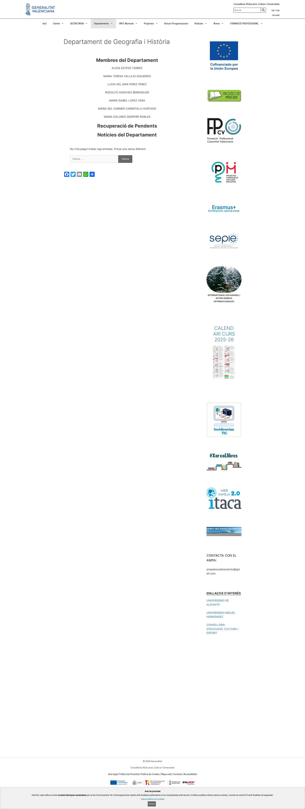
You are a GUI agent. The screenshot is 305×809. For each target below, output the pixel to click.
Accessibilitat (190, 774)
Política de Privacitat (129, 774)
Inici (44, 23)
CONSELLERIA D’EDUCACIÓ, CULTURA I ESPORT (222, 629)
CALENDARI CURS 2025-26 (224, 333)
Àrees (217, 23)
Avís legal (113, 774)
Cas (278, 10)
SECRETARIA (77, 23)
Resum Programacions (176, 23)
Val (272, 10)
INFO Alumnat (126, 23)
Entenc (152, 804)
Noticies (199, 23)
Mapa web (166, 774)
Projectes (149, 23)
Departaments (101, 23)
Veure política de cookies (152, 799)
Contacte (177, 774)
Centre (56, 23)
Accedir (276, 15)
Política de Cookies (150, 774)
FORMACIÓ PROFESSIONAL (244, 23)
